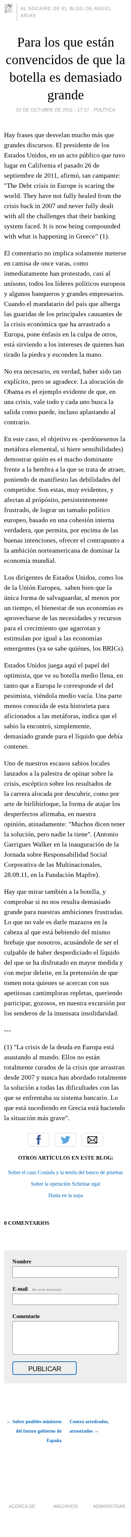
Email (92, 1140)
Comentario (26, 1316)
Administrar (109, 1506)
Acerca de (22, 1506)
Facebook (38, 1140)
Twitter (65, 1140)
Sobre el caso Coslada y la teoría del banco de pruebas (65, 1172)
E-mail (37, 1289)
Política (104, 109)
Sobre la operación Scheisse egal (65, 1184)
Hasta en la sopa (65, 1195)
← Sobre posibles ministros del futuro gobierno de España (33, 1431)
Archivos (65, 1506)
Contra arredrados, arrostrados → (89, 1426)
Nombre (21, 1261)
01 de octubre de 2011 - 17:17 (52, 109)
